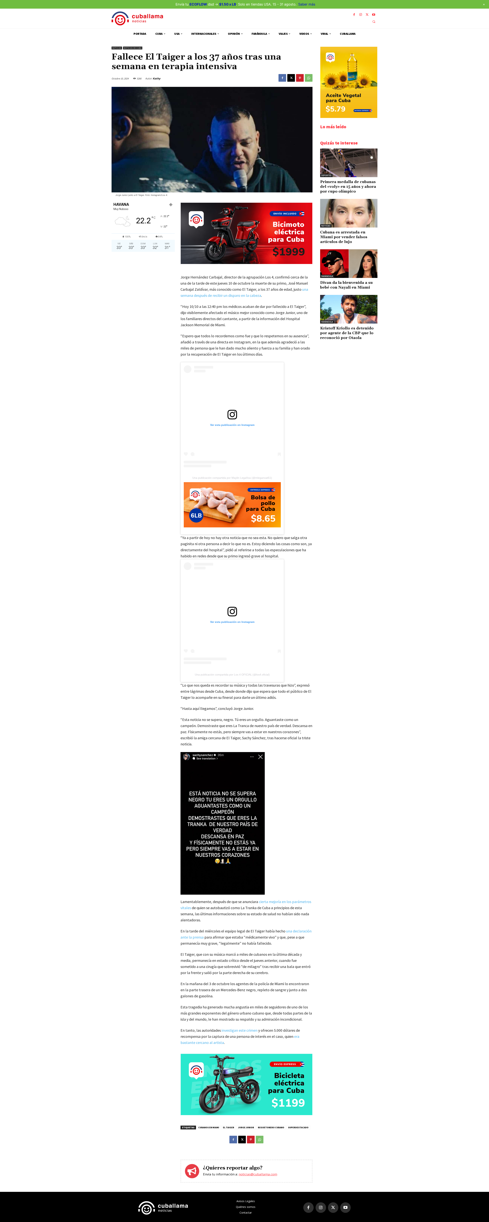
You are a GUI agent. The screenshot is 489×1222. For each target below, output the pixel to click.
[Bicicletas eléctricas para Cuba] (246, 1114)
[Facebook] (354, 14)
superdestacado (298, 1127)
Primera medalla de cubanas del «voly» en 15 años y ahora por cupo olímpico (348, 187)
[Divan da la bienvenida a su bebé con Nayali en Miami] (348, 263)
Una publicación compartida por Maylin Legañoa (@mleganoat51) (232, 477)
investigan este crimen (239, 1030)
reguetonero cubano (271, 1127)
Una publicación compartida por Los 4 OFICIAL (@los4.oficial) (232, 674)
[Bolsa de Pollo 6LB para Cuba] (232, 504)
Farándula (327, 276)
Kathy (156, 78)
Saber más (306, 4)
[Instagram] (360, 14)
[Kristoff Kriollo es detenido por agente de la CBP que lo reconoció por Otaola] (348, 309)
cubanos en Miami (208, 1127)
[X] (367, 14)
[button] (373, 21)
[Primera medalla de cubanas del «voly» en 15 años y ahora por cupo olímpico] (348, 163)
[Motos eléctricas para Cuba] (246, 263)
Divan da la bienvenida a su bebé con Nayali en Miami (346, 285)
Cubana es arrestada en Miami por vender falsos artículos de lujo (343, 237)
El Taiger (228, 1127)
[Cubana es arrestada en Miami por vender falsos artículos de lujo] (348, 213)
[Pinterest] (300, 78)
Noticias (116, 48)
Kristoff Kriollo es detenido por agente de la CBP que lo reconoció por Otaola (347, 333)
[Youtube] (373, 14)
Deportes (326, 175)
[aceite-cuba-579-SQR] (348, 117)
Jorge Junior (246, 1127)
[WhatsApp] (309, 78)
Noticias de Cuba (133, 48)
